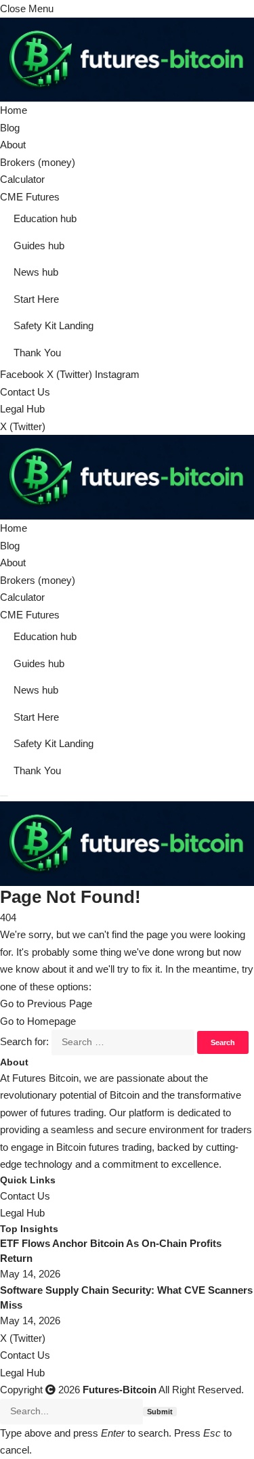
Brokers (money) (37, 162)
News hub (36, 272)
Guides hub (39, 245)
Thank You (37, 352)
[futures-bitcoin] (127, 476)
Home (13, 110)
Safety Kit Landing (53, 325)
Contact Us (25, 392)
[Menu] (4, 796)
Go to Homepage (38, 1021)
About (13, 144)
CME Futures (30, 197)
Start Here (36, 299)
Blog (10, 127)
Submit (160, 1412)
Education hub (45, 218)
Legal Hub (22, 409)
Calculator (22, 179)
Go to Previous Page (46, 1003)
